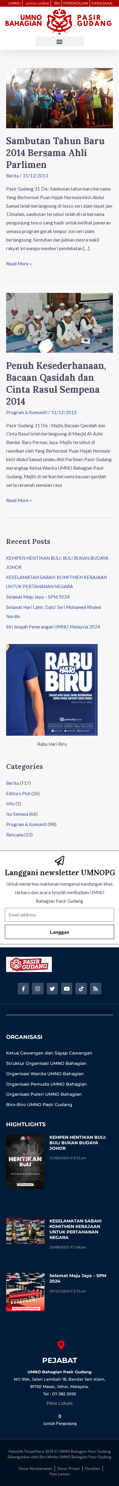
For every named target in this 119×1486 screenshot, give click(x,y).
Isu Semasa (17, 814)
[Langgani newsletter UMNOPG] (59, 860)
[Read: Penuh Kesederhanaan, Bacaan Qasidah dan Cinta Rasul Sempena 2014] (59, 322)
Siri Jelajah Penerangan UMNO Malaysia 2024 (53, 626)
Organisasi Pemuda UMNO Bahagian (46, 1084)
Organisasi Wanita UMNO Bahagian (45, 1073)
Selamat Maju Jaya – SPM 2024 (38, 596)
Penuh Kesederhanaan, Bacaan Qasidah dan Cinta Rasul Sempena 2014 (56, 383)
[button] (59, 42)
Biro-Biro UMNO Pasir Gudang (39, 1104)
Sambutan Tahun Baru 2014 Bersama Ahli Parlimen (55, 152)
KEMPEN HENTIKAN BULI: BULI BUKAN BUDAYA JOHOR (77, 1143)
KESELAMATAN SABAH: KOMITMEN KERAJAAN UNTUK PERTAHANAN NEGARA (75, 1229)
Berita (12, 175)
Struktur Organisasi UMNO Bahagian (46, 1063)
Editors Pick (18, 793)
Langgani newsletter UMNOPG (60, 872)
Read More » (19, 263)
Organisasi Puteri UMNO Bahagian (44, 1094)
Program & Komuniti (26, 412)
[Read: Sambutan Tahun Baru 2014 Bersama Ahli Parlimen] (59, 97)
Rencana (14, 834)
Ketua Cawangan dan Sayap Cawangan (49, 1053)
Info (10, 803)
